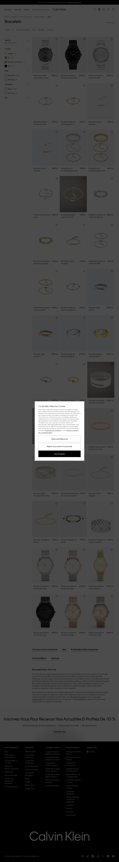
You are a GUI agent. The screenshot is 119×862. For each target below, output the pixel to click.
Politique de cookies (53, 430)
